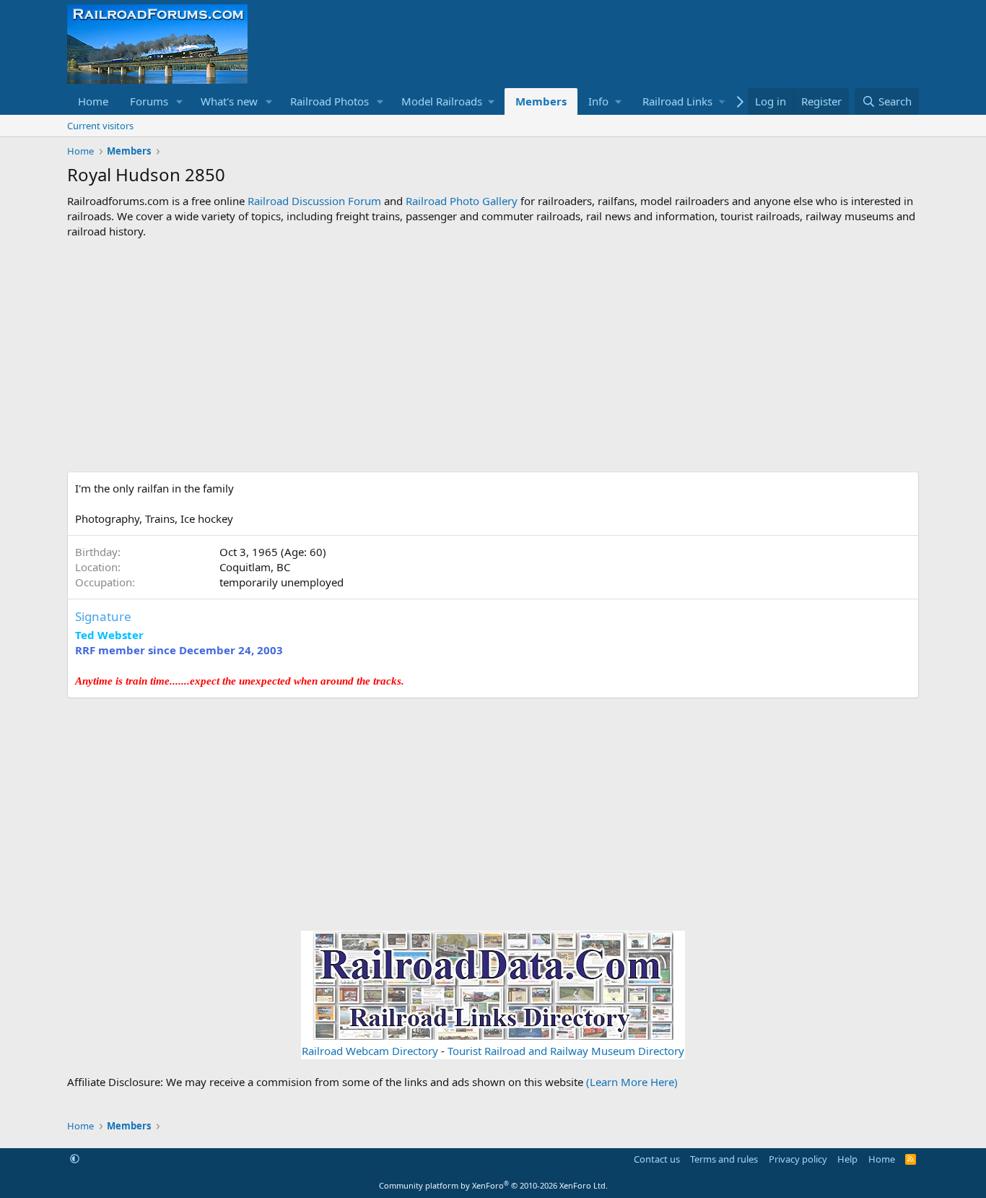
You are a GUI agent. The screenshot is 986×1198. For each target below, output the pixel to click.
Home (93, 101)
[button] (180, 101)
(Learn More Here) (632, 1082)
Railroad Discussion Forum (314, 201)
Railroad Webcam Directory (370, 1050)
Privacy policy (798, 1159)
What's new (229, 101)
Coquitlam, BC (254, 567)
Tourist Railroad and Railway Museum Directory (566, 1050)
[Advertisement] (493, 355)
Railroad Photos (329, 101)
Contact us (657, 1159)
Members (541, 101)
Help (847, 1159)
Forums (149, 101)
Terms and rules (724, 1159)
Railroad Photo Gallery (462, 201)
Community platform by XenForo (493, 1185)
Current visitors (100, 125)
